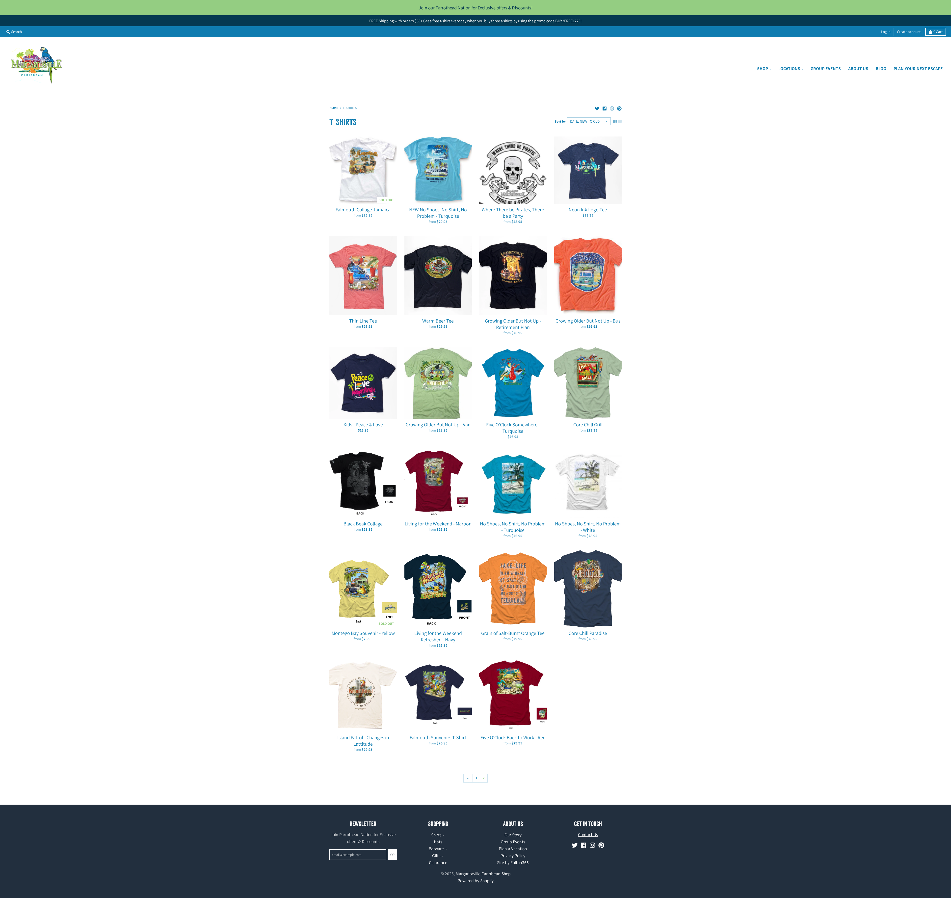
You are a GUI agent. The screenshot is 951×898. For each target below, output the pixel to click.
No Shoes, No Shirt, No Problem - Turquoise (513, 526)
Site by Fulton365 (513, 862)
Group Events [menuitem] (826, 68)
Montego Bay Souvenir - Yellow (363, 633)
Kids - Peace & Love (363, 424)
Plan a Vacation (513, 848)
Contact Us (588, 834)
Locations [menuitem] (789, 68)
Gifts (436, 855)
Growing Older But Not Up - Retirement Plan (513, 324)
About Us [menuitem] (858, 68)
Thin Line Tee (363, 321)
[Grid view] (615, 121)
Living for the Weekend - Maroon (438, 523)
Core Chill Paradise (588, 633)
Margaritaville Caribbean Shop (483, 873)
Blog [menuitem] (881, 68)
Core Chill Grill (588, 424)
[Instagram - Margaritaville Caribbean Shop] (612, 107)
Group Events (513, 841)
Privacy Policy (513, 855)
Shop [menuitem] (762, 68)
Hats (438, 841)
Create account (909, 31)
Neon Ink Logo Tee (588, 209)
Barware (436, 848)
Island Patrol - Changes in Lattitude (363, 740)
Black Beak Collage (363, 523)
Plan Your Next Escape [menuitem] (918, 68)
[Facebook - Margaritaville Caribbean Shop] (604, 107)
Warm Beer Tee (438, 321)
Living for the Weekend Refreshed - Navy (438, 636)
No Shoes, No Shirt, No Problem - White (588, 526)
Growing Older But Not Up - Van (438, 424)
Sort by (560, 121)
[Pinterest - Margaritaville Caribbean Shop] (619, 107)
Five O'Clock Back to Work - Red (513, 737)
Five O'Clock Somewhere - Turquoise (513, 427)
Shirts (436, 835)
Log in (886, 31)
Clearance (438, 862)
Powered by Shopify (476, 880)
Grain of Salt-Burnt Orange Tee (513, 633)
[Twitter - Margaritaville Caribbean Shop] (597, 107)
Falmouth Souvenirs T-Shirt (438, 737)
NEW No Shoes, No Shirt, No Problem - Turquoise (438, 212)
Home (333, 108)
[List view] (620, 121)
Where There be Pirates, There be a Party (513, 212)
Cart (938, 31)
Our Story (513, 835)
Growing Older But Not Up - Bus (587, 321)
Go (392, 854)
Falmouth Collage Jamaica (363, 209)
